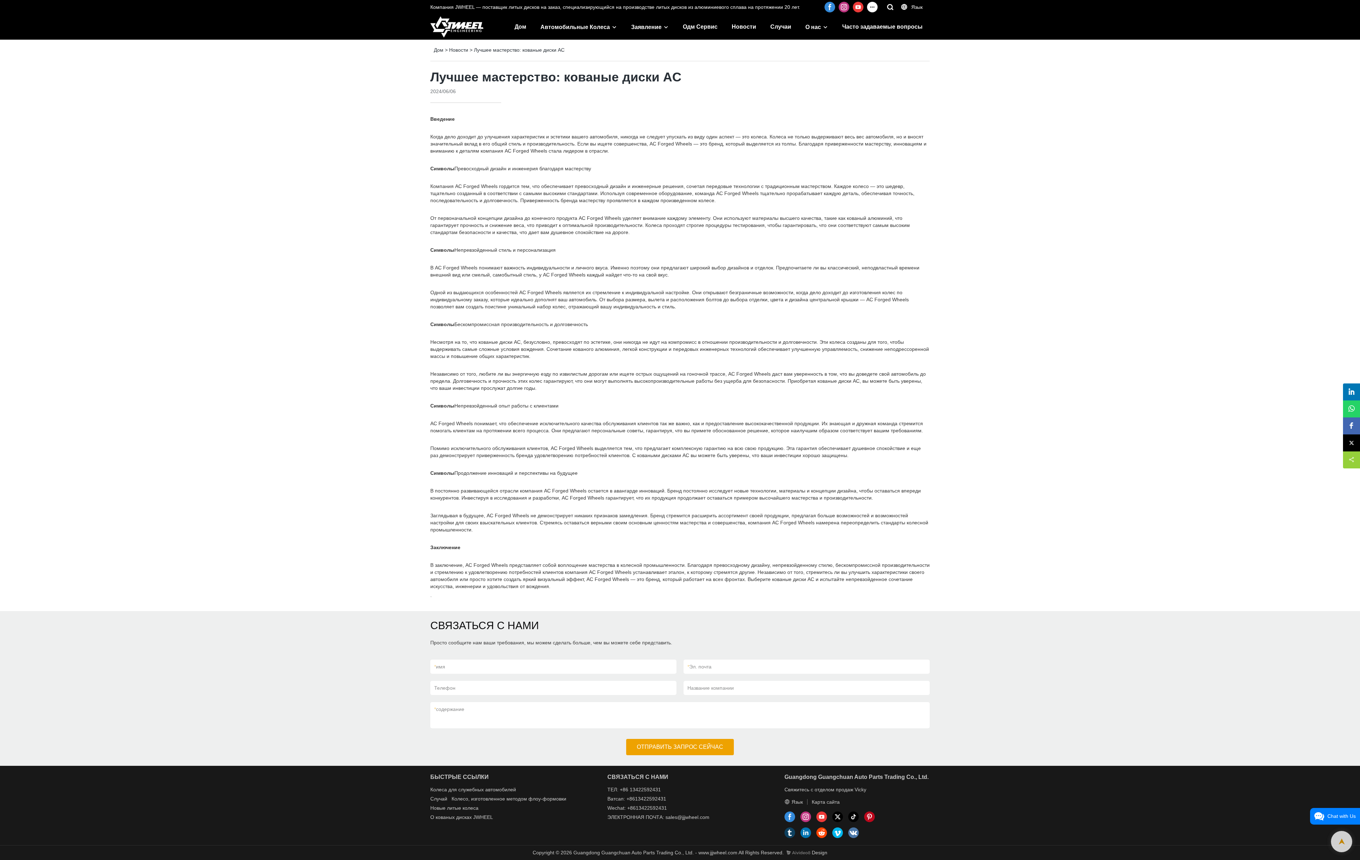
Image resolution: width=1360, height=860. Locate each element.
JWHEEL (483, 817)
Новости (744, 27)
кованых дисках (454, 817)
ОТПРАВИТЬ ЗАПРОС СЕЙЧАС (680, 747)
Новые (438, 808)
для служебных (466, 789)
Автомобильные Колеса (575, 27)
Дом (520, 27)
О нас (813, 27)
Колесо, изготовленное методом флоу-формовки (509, 799)
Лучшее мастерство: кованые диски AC (519, 50)
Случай (438, 799)
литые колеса (462, 808)
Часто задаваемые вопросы (882, 27)
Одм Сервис (700, 27)
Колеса (438, 789)
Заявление (646, 27)
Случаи (780, 27)
